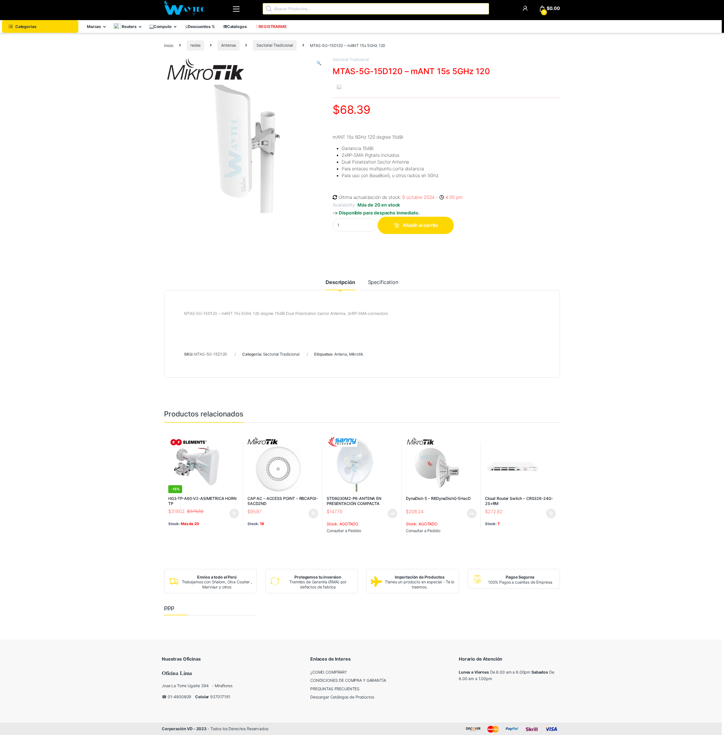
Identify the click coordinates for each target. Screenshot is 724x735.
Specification (383, 282)
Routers (129, 26)
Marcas (94, 26)
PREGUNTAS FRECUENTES (334, 688)
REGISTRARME (272, 26)
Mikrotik (356, 354)
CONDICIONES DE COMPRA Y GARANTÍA (348, 680)
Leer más (392, 513)
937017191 (220, 696)
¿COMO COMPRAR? (328, 672)
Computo (163, 26)
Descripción (340, 282)
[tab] (340, 285)
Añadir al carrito (420, 225)
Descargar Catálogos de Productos (342, 697)
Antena (340, 354)
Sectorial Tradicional (275, 45)
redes (195, 45)
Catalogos (237, 26)
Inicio (168, 45)
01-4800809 (179, 696)
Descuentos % (201, 26)
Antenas (228, 45)
